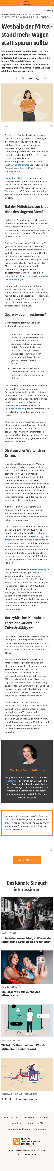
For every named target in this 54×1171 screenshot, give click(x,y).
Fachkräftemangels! (15, 408)
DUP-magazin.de (17, 819)
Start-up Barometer (19, 164)
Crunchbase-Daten (14, 178)
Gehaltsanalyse (41, 569)
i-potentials (12, 780)
